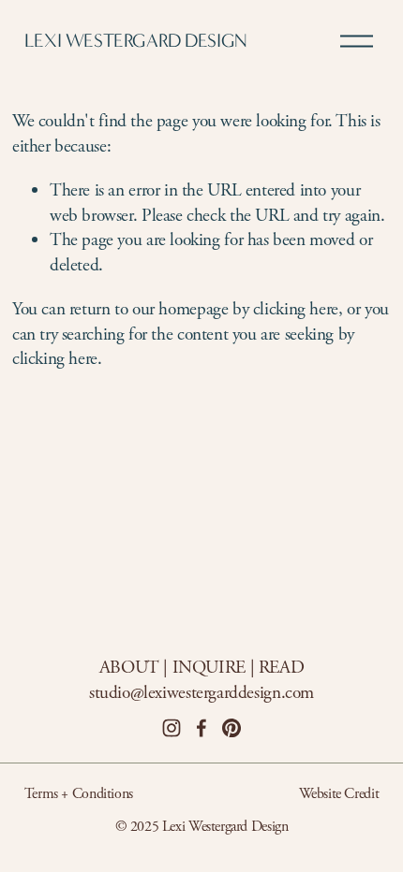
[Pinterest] (231, 728)
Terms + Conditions (78, 794)
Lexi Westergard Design (135, 40)
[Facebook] (201, 728)
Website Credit (339, 794)
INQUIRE (209, 667)
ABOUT (129, 667)
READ (281, 667)
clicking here (295, 309)
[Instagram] (171, 728)
